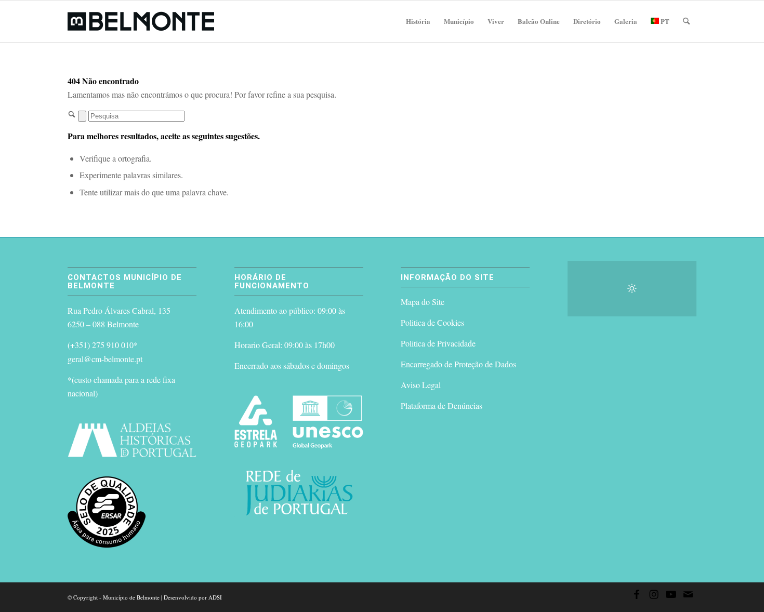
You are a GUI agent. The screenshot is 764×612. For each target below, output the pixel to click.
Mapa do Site (422, 301)
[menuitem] (418, 21)
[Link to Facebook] (636, 596)
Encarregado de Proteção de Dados (458, 363)
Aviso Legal (421, 384)
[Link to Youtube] (671, 596)
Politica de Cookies (432, 322)
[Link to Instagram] (654, 596)
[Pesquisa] (686, 21)
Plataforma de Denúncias (441, 405)
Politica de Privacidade (438, 343)
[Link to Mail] (688, 596)
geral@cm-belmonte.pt (105, 358)
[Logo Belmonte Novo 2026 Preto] (141, 21)
